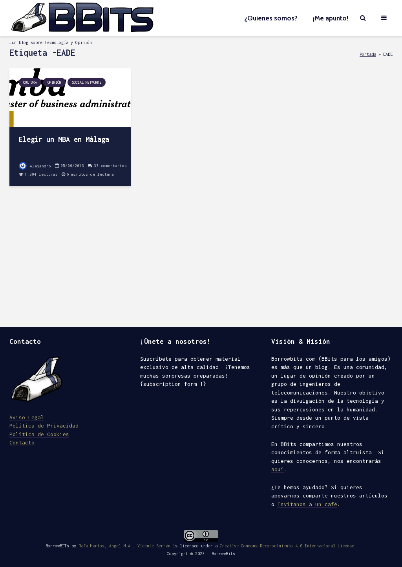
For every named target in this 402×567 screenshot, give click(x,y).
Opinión (54, 82)
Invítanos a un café (307, 504)
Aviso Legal (26, 417)
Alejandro (39, 166)
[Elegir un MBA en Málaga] (70, 97)
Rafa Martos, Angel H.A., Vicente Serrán (124, 545)
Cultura (30, 82)
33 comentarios (110, 165)
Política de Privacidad (44, 425)
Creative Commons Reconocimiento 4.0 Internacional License (287, 545)
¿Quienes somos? (271, 18)
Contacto (22, 442)
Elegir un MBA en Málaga (64, 139)
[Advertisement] (201, 260)
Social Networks (86, 82)
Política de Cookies (39, 434)
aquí (277, 469)
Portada (368, 54)
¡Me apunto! (330, 18)
